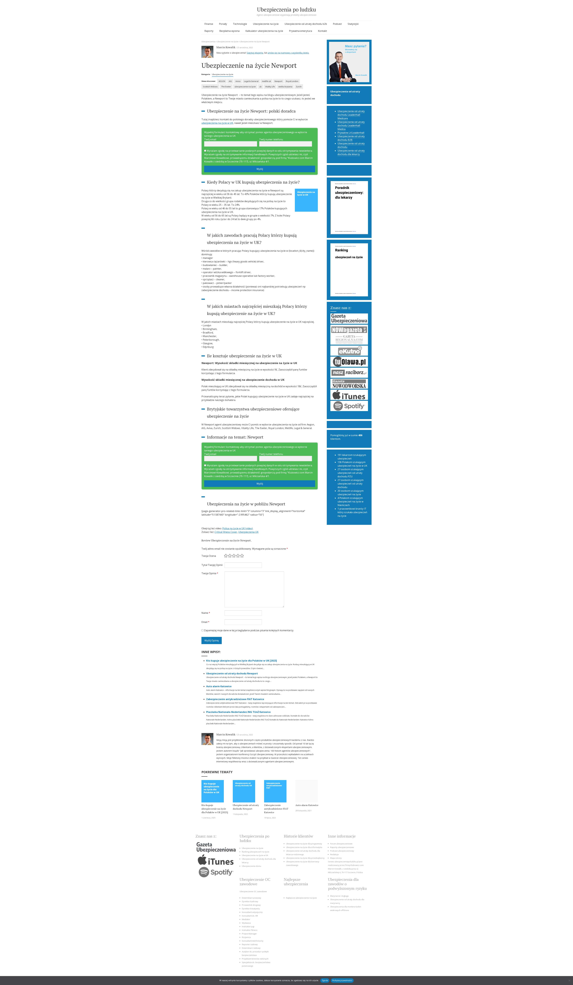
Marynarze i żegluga (339, 896)
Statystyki (353, 24)
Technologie (240, 24)
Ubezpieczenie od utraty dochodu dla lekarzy (351, 152)
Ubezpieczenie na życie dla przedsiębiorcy (305, 858)
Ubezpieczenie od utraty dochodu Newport (232, 673)
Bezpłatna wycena (229, 31)
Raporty (208, 31)
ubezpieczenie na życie (245, 86)
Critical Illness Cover (226, 532)
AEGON (222, 81)
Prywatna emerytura (300, 31)
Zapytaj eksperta (255, 52)
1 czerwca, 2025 (208, 817)
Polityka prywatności (342, 980)
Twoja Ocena (208, 556)
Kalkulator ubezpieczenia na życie (264, 31)
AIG (230, 81)
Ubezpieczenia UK (248, 532)
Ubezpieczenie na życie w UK (255, 855)
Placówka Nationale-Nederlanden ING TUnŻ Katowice (238, 712)
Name (205, 613)
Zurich (299, 86)
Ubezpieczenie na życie (266, 24)
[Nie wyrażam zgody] (569, 980)
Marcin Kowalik (225, 47)
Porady (223, 24)
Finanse (208, 24)
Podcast (337, 24)
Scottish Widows (210, 86)
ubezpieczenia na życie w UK (217, 123)
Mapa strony (336, 858)
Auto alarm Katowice (219, 686)
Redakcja (334, 854)
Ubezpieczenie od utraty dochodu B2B (351, 138)
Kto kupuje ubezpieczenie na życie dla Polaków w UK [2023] (241, 660)
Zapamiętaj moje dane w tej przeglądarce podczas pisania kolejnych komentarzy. (249, 630)
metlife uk (266, 81)
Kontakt (322, 31)
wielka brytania (285, 86)
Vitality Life (270, 86)
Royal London (292, 81)
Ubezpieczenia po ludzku (286, 9)
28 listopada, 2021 (303, 810)
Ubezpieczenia (208, 41)
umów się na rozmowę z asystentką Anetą (288, 52)
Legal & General (251, 81)
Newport (278, 81)
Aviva (237, 81)
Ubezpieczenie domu (251, 866)
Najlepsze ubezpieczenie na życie (301, 897)
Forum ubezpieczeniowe (341, 843)
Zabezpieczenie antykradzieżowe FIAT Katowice (235, 699)
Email (205, 622)
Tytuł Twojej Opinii (211, 565)
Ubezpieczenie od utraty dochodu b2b (306, 24)
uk (260, 86)
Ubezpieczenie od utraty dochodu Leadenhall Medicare (351, 115)
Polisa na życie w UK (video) (237, 528)
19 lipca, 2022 (270, 817)
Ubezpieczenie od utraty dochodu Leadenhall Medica (351, 125)
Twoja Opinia (209, 573)
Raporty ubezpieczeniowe (342, 847)
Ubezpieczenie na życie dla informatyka (304, 847)
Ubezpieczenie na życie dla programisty (304, 843)
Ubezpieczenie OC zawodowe (253, 891)
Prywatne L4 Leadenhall (351, 132)
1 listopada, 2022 (240, 814)
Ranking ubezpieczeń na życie (255, 851)
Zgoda (325, 980)
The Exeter (226, 86)
